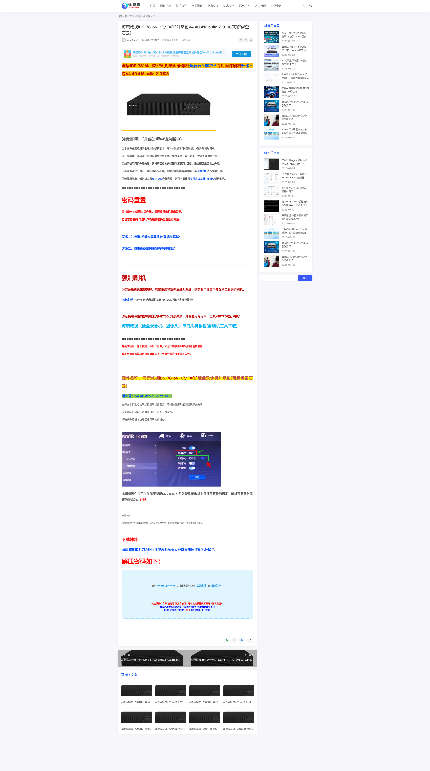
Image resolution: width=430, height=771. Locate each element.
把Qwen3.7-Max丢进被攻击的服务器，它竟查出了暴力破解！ (295, 205)
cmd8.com (133, 40)
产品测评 (197, 5)
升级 (245, 65)
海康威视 (127, 299)
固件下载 (165, 5)
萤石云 (195, 65)
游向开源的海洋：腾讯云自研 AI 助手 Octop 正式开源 (295, 37)
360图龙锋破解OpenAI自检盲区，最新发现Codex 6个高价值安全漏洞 (295, 78)
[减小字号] (246, 40)
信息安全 (228, 5)
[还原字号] (251, 40)
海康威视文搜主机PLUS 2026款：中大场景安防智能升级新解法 (295, 50)
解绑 (209, 65)
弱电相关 (244, 5)
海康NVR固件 (143, 16)
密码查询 (276, 5)
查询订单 (216, 585)
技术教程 (181, 5)
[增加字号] (241, 40)
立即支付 (201, 585)
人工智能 (260, 5)
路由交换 (213, 5)
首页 (152, 5)
